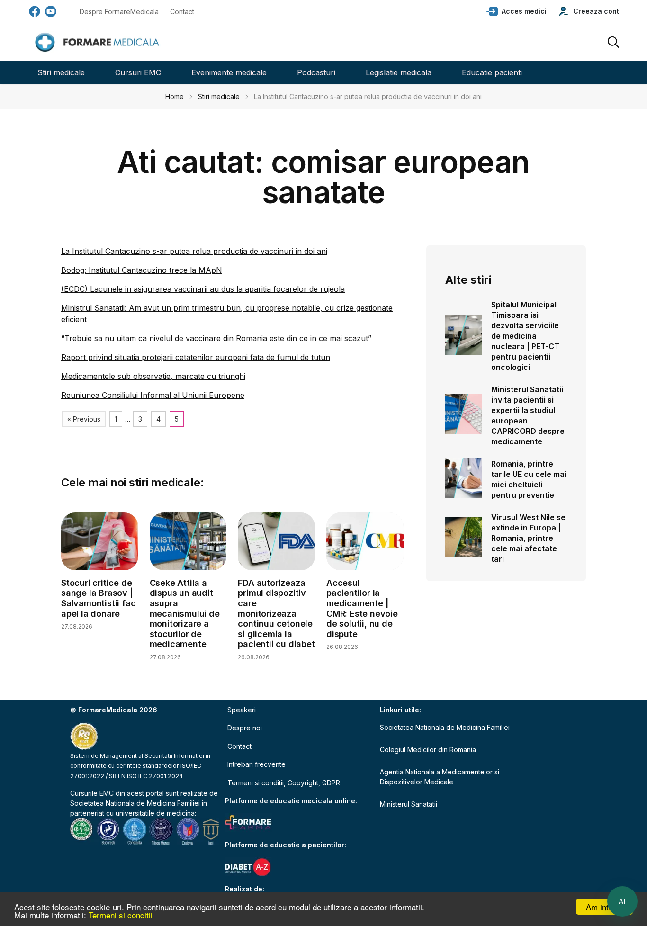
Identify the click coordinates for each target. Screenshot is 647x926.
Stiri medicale (61, 72)
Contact (182, 12)
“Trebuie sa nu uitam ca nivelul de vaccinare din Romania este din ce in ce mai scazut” (216, 338)
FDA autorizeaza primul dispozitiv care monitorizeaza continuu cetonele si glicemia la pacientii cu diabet (276, 613)
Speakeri (241, 710)
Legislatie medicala (398, 72)
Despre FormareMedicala (119, 12)
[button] (516, 11)
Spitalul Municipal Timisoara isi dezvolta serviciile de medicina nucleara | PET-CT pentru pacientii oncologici (525, 336)
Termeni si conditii (121, 915)
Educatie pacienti (492, 72)
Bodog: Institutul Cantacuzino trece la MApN (141, 270)
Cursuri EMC (138, 72)
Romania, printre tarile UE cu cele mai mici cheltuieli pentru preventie (528, 479)
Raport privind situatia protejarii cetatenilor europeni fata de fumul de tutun (195, 357)
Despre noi (244, 728)
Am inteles (604, 907)
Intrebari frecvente (256, 764)
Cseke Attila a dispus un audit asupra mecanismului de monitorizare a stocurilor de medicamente (185, 613)
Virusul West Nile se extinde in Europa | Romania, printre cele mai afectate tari (528, 538)
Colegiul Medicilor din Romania (428, 750)
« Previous (83, 419)
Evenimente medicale (229, 72)
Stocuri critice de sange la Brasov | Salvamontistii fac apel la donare (98, 598)
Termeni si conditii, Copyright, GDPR (283, 783)
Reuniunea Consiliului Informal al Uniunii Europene (152, 395)
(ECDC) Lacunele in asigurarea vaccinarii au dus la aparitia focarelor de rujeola (203, 289)
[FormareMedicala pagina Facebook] (34, 11)
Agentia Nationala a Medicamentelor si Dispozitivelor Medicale (439, 777)
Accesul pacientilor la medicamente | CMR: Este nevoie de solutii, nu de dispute (362, 608)
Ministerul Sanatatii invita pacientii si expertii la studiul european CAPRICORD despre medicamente (528, 415)
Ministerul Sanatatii (408, 804)
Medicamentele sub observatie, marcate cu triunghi (153, 376)
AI (622, 901)
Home (174, 96)
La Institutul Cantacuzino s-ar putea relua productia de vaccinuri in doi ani (194, 251)
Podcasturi (316, 72)
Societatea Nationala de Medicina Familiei (135, 803)
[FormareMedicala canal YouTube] (50, 11)
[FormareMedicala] (99, 42)
